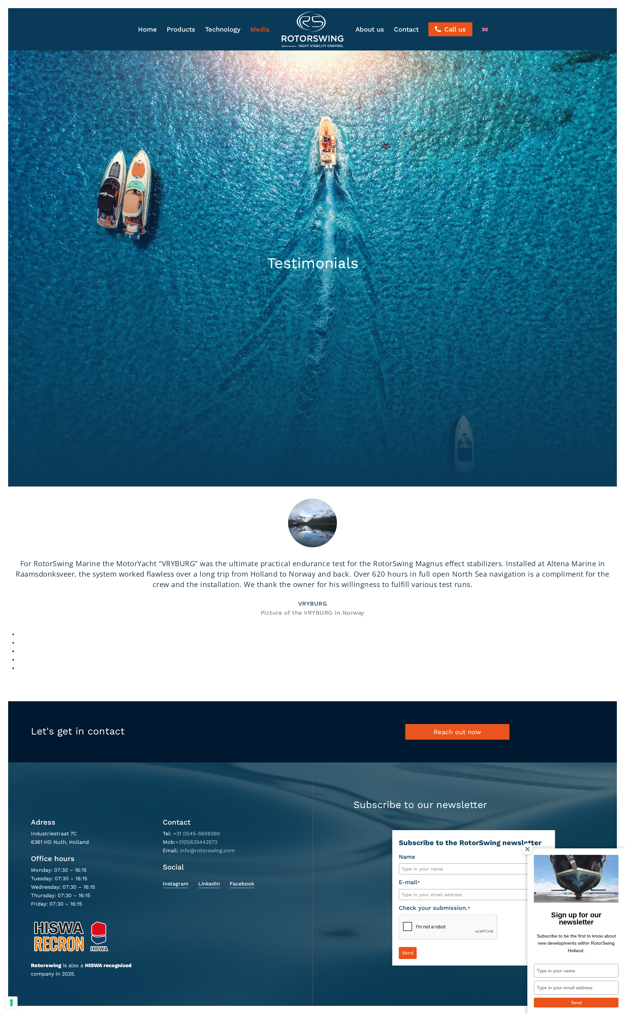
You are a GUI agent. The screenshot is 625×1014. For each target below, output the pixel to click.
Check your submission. (434, 907)
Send (407, 952)
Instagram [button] (175, 884)
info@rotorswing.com (207, 850)
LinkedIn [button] (209, 884)
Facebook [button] (242, 884)
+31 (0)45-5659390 (196, 833)
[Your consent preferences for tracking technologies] (11, 1002)
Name (407, 856)
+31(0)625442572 (196, 842)
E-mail (409, 882)
